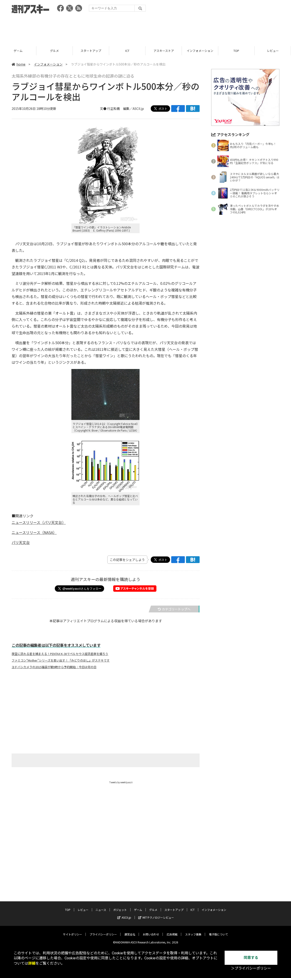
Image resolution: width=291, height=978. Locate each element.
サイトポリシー (72, 934)
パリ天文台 (21, 542)
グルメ (54, 50)
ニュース (100, 910)
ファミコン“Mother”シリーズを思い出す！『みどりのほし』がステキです (61, 660)
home (20, 64)
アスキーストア (163, 50)
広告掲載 (172, 934)
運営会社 (129, 934)
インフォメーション (200, 50)
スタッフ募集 (193, 934)
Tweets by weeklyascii (121, 782)
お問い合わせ (151, 934)
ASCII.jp (126, 917)
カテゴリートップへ (176, 609)
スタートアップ (90, 50)
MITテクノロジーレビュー (158, 917)
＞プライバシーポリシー (251, 968)
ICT (127, 50)
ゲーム (18, 50)
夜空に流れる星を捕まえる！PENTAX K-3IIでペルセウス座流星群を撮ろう (60, 653)
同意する (251, 957)
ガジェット (120, 910)
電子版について (218, 934)
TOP (236, 50)
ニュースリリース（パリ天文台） (39, 522)
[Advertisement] (145, 28)
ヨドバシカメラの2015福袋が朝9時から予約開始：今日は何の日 (54, 667)
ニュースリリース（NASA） (34, 532)
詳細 (31, 963)
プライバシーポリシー (103, 934)
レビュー (273, 50)
